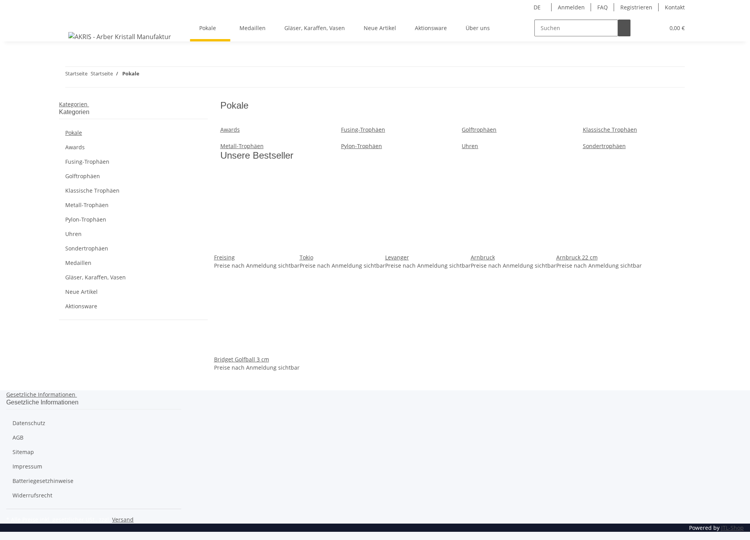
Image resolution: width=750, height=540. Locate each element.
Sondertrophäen (604, 146)
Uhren (470, 146)
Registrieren (636, 7)
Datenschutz (28, 423)
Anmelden (571, 7)
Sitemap (23, 452)
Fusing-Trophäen (363, 129)
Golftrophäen (479, 129)
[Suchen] (624, 28)
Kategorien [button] (74, 104)
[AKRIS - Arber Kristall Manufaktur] (119, 36)
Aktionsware (81, 306)
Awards (230, 129)
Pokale (73, 132)
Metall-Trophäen (242, 146)
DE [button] (538, 7)
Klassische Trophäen (610, 129)
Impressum (27, 466)
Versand (123, 519)
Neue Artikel (81, 291)
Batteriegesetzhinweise (42, 481)
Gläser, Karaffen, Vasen (95, 277)
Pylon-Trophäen (361, 146)
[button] (643, 27)
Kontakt (675, 7)
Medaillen (78, 262)
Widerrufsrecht (32, 495)
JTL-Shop (732, 527)
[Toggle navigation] (69, 21)
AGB (17, 437)
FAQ (602, 7)
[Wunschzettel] (655, 27)
